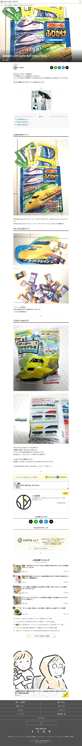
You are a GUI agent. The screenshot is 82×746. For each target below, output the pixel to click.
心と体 (20, 710)
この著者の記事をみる (61, 502)
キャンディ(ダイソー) (23, 122)
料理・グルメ (20, 706)
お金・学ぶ (61, 706)
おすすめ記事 (28, 736)
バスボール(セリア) (22, 125)
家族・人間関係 (8, 5)
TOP (2, 5)
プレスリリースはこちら (19, 736)
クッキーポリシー (60, 736)
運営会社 (66, 736)
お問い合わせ (10, 736)
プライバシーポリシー (50, 736)
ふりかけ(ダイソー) (22, 119)
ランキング (20, 714)
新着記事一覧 (61, 714)
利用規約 (34, 736)
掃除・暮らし (61, 702)
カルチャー (61, 710)
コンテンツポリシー (41, 736)
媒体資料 (71, 736)
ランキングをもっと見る (42, 636)
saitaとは (41, 718)
